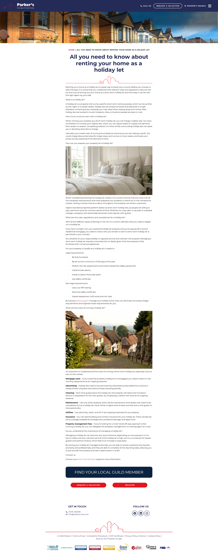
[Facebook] (134, 513)
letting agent (83, 301)
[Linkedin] (141, 513)
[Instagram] (147, 513)
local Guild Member (86, 459)
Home (71, 50)
